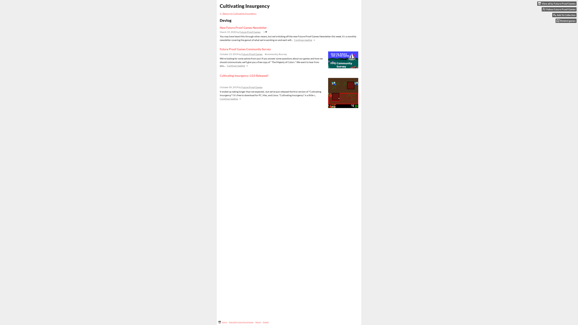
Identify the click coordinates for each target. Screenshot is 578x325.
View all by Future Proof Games (241, 322)
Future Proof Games (250, 32)
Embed (266, 322)
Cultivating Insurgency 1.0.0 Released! (244, 75)
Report (258, 322)
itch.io (224, 322)
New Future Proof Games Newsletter (243, 27)
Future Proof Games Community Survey (245, 49)
